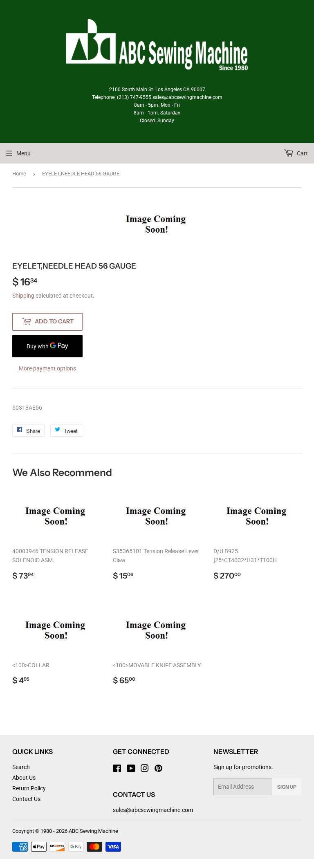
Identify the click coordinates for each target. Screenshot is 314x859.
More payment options (47, 368)
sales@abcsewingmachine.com (153, 810)
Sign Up (286, 787)
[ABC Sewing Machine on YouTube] (131, 769)
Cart (302, 153)
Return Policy (29, 788)
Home (19, 173)
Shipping (23, 295)
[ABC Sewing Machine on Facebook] (117, 769)
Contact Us (26, 799)
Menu (23, 153)
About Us (24, 777)
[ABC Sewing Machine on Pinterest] (158, 769)
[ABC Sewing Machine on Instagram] (145, 769)
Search (21, 767)
